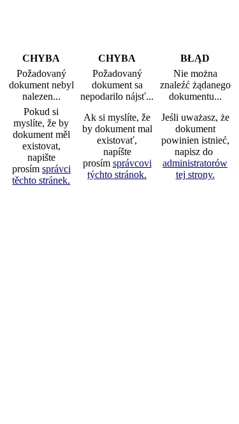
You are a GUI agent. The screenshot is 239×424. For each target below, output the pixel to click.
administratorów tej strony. (195, 169)
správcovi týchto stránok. (119, 169)
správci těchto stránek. (41, 174)
